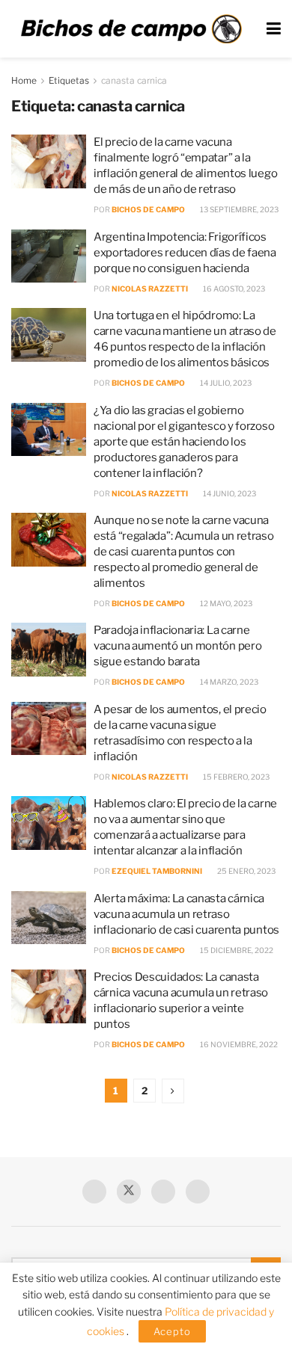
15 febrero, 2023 (235, 776)
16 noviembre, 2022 (238, 1044)
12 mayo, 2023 (225, 603)
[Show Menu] (274, 29)
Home (24, 80)
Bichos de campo (148, 209)
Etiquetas (69, 80)
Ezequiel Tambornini (157, 870)
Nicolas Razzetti (150, 288)
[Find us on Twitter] (129, 1191)
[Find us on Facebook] (94, 1191)
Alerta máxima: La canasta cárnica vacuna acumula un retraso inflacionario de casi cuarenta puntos (186, 914)
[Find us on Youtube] (163, 1191)
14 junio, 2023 (228, 493)
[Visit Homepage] (131, 29)
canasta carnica (134, 80)
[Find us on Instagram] (198, 1191)
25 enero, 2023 (246, 870)
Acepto (172, 1331)
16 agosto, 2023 (233, 288)
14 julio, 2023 (225, 382)
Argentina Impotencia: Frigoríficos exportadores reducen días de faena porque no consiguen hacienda (185, 252)
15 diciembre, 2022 (235, 950)
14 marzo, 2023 (228, 681)
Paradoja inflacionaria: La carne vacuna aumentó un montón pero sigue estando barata (177, 645)
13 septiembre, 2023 (238, 209)
